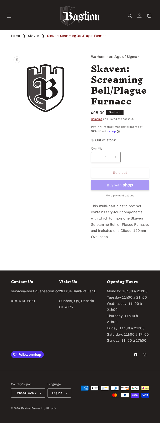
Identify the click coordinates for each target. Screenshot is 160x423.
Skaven (33, 35)
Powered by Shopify (43, 408)
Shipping (96, 119)
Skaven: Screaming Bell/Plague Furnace (76, 35)
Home (15, 35)
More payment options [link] (120, 195)
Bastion (26, 408)
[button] (9, 15)
